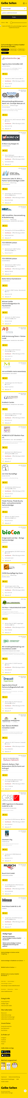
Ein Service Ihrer (7, 1092)
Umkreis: (4, 22)
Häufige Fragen (5, 1003)
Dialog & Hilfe (5, 998)
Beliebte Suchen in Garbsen (8, 967)
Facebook (3, 1039)
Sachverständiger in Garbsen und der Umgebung (10, 953)
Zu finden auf (5, 1035)
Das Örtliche (4, 1030)
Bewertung (13, 49)
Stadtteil (4, 53)
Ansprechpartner (5, 1001)
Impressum (4, 1077)
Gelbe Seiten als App (6, 1015)
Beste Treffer (5, 49)
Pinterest (3, 1041)
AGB (17, 1079)
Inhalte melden (5, 1081)
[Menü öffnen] (26, 3)
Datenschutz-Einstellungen (7, 1079)
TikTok (2, 1044)
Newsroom (4, 1013)
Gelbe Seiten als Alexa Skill (7, 1019)
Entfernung (21, 49)
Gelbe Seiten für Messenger (8, 1017)
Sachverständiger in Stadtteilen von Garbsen (12, 960)
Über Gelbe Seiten (6, 1010)
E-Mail (5, 74)
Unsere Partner (5, 1023)
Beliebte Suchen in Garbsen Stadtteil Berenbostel (10, 974)
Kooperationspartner (6, 1026)
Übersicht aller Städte (6, 1005)
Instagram (3, 1037)
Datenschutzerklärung (14, 1077)
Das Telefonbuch (5, 1028)
